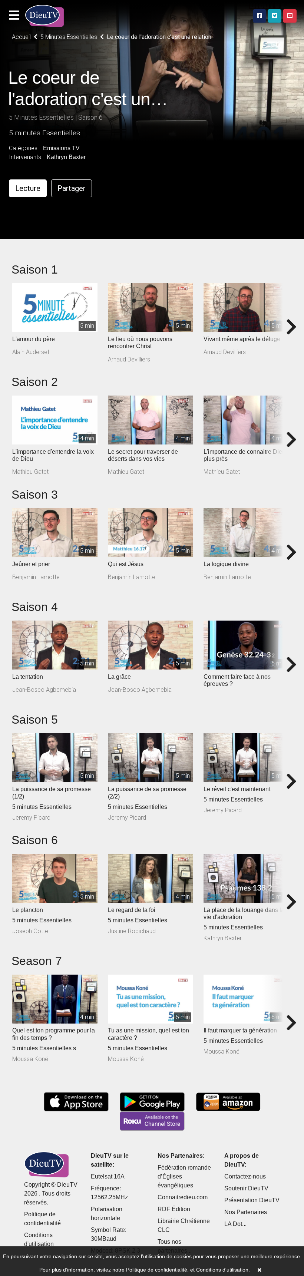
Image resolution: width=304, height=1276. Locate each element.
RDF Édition (174, 1209)
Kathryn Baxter (66, 157)
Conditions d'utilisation (222, 1270)
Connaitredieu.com (183, 1197)
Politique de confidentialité (156, 1270)
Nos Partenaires (245, 1212)
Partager (71, 188)
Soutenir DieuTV (246, 1188)
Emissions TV (61, 148)
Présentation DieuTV (252, 1200)
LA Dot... (235, 1224)
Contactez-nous (245, 1176)
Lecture (27, 188)
